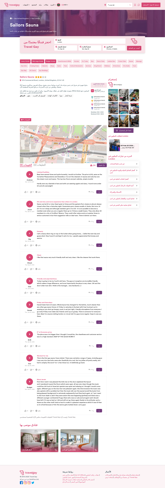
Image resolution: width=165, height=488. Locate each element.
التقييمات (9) (26, 165)
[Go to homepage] (12, 4)
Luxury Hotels (25, 61)
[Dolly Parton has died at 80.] (124, 95)
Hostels (76, 61)
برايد (40, 5)
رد (99, 192)
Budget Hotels (50, 61)
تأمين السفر (75, 482)
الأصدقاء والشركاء (115, 192)
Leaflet (88, 162)
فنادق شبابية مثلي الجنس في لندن (120, 205)
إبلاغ (94, 165)
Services (88, 66)
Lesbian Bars (111, 61)
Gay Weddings (43, 70)
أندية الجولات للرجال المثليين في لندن (121, 185)
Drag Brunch (97, 66)
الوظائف (116, 477)
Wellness (107, 66)
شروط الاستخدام (81, 477)
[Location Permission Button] (105, 5)
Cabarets (44, 66)
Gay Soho (24, 66)
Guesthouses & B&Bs (64, 61)
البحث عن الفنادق (134, 48)
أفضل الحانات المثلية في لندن (119, 179)
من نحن (65, 475)
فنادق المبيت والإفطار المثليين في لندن (122, 198)
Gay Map (23, 70)
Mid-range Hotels (37, 61)
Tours (134, 66)
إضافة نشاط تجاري (124, 475)
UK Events (33, 70)
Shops (52, 66)
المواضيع (82, 482)
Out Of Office (80, 475)
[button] (65, 146)
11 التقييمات (26, 119)
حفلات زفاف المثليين (92, 475)
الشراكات (108, 475)
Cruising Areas (34, 66)
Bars (92, 61)
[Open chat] (139, 5)
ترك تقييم (102, 165)
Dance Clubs (100, 61)
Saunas (131, 61)
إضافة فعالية (135, 475)
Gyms (59, 66)
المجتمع (34, 5)
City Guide (126, 66)
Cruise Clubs (122, 61)
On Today (85, 61)
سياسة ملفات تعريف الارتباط (72, 479)
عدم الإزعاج (66, 482)
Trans (65, 66)
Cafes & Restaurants (76, 66)
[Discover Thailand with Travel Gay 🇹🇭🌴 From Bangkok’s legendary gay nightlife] (134, 95)
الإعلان (114, 475)
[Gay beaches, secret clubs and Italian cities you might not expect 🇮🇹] (113, 95)
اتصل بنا (71, 475)
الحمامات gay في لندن (117, 164)
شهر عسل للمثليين (68, 477)
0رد (92, 192)
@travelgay (118, 84)
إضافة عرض (109, 477)
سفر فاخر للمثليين (87, 479)
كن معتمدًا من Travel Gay (129, 477)
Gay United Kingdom (21, 18)
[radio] (36, 77)
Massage (139, 61)
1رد (93, 346)
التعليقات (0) (40, 165)
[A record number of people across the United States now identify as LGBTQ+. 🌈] (134, 108)
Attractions (116, 66)
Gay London (35, 18)
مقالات (46, 5)
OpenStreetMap (96, 162)
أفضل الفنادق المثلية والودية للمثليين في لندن (122, 171)
